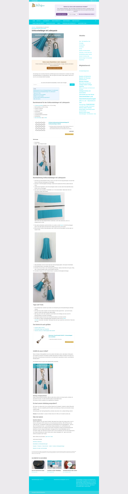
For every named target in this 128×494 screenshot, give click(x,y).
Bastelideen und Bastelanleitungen (39, 28)
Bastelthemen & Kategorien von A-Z (61, 479)
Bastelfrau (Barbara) (37, 441)
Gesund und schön (50, 23)
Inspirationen (90, 104)
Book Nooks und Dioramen (85, 83)
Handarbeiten (46, 20)
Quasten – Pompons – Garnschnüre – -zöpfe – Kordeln (44, 446)
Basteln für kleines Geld (84, 56)
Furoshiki (81, 89)
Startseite (33, 27)
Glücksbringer (82, 104)
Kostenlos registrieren (61, 14)
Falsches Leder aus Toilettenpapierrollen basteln (45, 330)
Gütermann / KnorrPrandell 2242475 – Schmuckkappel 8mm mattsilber (60, 336)
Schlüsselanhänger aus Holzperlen (42, 329)
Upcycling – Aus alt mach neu (85, 52)
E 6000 (45, 117)
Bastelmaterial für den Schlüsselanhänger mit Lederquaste (46, 90)
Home (34, 20)
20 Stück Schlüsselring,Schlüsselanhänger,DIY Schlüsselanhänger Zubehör (59, 123)
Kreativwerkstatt (56, 20)
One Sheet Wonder (82, 110)
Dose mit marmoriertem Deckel (38, 470)
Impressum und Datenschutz (69, 23)
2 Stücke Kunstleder (39, 105)
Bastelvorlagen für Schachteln (85, 57)
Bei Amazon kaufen (70, 134)
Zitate (95, 113)
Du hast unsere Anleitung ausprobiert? (42, 97)
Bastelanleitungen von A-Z (37, 479)
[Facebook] (90, 0)
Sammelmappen (82, 113)
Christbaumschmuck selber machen (70, 470)
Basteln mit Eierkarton (85, 76)
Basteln (38, 20)
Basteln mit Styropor (85, 78)
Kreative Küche (75, 20)
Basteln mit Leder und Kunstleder (40, 448)
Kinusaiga (81, 43)
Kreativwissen (66, 20)
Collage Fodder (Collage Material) (85, 85)
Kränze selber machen (85, 107)
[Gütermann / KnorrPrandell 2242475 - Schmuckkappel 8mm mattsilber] (40, 339)
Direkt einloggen (72, 14)
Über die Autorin (37, 98)
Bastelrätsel (81, 59)
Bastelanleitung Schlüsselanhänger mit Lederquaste (44, 91)
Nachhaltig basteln (90, 109)
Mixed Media (82, 109)
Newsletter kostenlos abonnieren (54, 68)
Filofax (80, 87)
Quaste (61, 225)
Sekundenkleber (38, 117)
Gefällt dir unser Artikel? (39, 95)
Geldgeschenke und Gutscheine (85, 91)
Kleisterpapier (92, 106)
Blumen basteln (84, 81)
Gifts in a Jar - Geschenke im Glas (87, 101)
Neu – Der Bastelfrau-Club (84, 41)
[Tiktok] (95, 0)
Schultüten (81, 46)
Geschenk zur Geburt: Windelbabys (54, 470)
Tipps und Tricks (37, 93)
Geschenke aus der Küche (86, 94)
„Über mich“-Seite (49, 436)
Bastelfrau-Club (82, 23)
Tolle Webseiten (90, 113)
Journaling (81, 106)
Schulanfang (81, 45)
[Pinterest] (93, 0)
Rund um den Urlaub (84, 112)
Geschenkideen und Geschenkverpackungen (87, 98)
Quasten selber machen (40, 327)
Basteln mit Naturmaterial (84, 50)
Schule (80, 48)
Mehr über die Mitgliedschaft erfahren (86, 14)
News (59, 23)
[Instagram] (94, 0)
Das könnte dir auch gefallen (40, 94)
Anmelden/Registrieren (84, 70)
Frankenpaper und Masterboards (88, 87)
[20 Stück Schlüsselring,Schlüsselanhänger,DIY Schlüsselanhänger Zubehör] (40, 127)
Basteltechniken (83, 79)
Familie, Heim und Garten (38, 23)
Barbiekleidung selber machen (85, 54)
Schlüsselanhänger (60, 446)
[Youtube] (91, 0)
